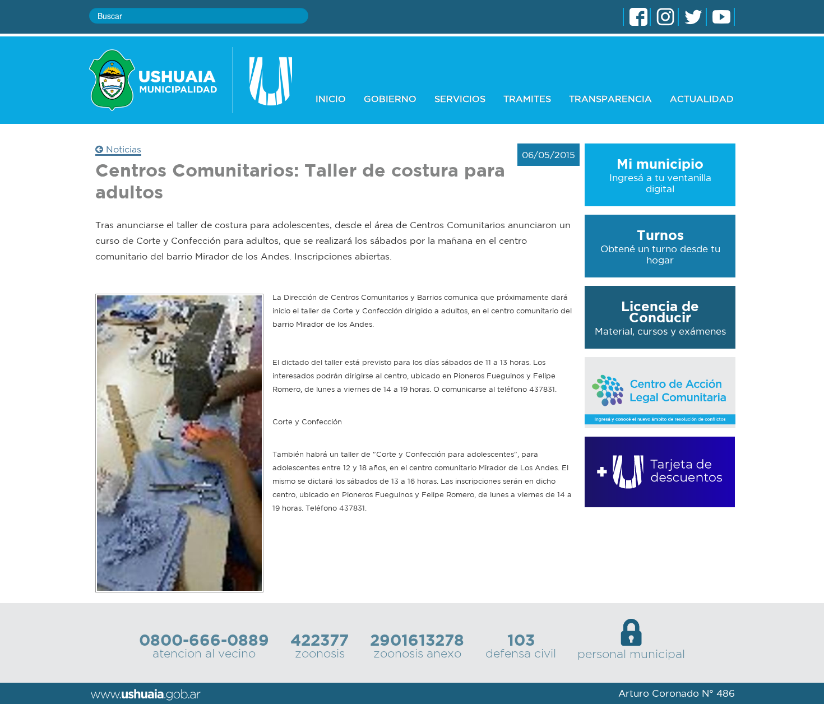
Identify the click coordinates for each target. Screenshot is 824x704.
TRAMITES (527, 99)
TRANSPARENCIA (610, 99)
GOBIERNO (390, 99)
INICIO (331, 99)
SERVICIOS (459, 99)
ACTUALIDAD (702, 99)
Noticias (122, 149)
